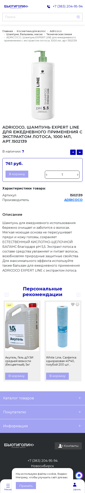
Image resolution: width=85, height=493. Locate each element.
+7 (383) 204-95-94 (43, 461)
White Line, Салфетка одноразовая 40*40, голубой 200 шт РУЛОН (61, 361)
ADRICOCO (73, 200)
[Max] (79, 475)
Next (78, 294)
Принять (26, 486)
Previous (6, 294)
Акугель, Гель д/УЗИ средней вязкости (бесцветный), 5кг (19, 361)
